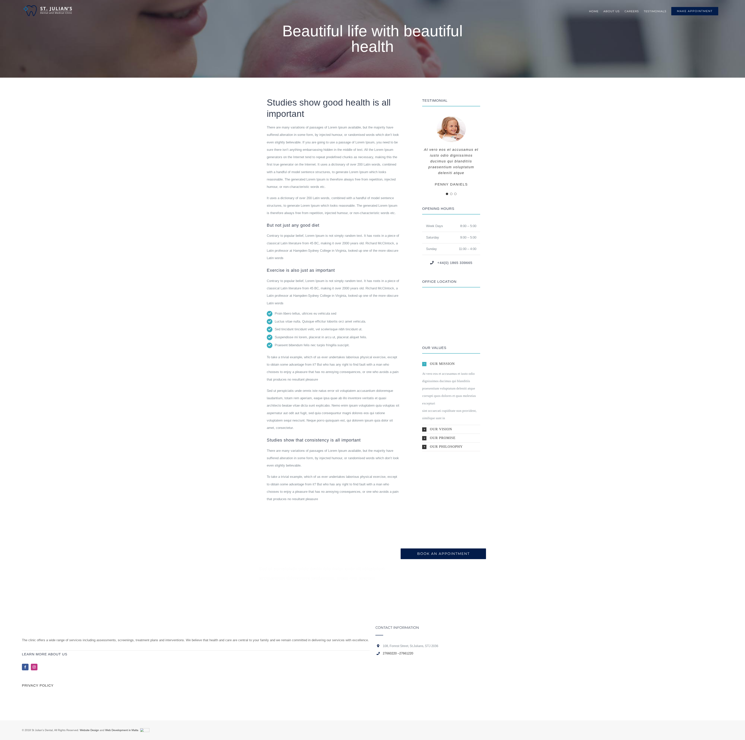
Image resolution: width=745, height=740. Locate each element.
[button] (451, 364)
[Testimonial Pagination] (447, 194)
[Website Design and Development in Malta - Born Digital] (144, 731)
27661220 (406, 653)
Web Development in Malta (121, 730)
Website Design (89, 730)
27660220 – (391, 653)
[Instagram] (34, 667)
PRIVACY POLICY (38, 685)
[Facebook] (25, 667)
